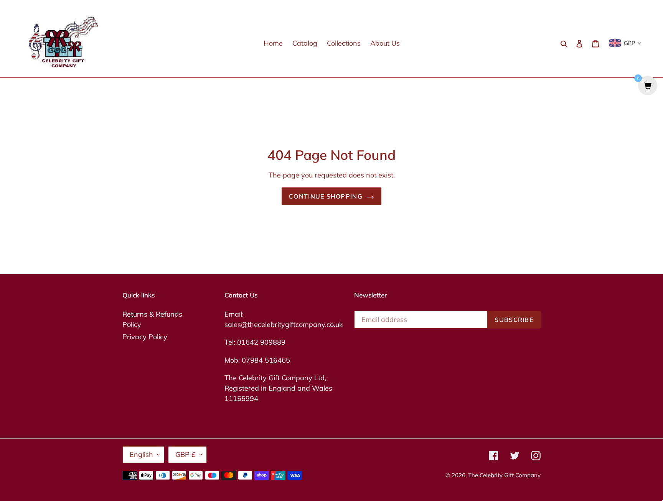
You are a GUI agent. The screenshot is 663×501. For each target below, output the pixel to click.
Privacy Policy (144, 336)
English (141, 454)
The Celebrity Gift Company (504, 475)
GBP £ (185, 454)
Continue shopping (326, 196)
